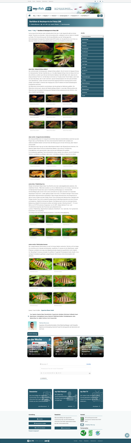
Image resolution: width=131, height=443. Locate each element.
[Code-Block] (55, 373)
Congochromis (55, 314)
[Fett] (41, 373)
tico (37, 318)
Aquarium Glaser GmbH (47, 310)
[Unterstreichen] (45, 373)
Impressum (51, 1)
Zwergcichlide (53, 318)
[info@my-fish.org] (82, 424)
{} (58, 372)
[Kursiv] (43, 373)
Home (29, 30)
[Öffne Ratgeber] (48, 16)
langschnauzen (33, 316)
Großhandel (72, 314)
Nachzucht (50, 316)
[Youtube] (100, 1)
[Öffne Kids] (40, 16)
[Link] (57, 373)
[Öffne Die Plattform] (88, 16)
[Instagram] (98, 1)
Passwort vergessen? (34, 430)
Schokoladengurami (68, 316)
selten (74, 316)
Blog (34, 30)
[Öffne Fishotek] (57, 16)
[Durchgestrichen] (47, 373)
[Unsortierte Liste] (51, 373)
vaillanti (40, 318)
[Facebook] (95, 1)
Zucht (48, 318)
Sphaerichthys (33, 318)
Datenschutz (44, 1)
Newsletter (39, 1)
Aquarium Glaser (40, 314)
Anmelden (88, 364)
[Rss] (103, 1)
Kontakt (29, 1)
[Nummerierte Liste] (49, 373)
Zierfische (44, 318)
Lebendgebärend (40, 316)
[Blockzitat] (53, 373)
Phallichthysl (56, 316)
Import (76, 314)
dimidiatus (61, 314)
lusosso (46, 316)
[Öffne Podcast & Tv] (78, 16)
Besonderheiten (48, 314)
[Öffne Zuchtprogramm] (68, 16)
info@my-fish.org (90, 424)
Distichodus (66, 314)
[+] (60, 372)
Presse (34, 1)
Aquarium (34, 314)
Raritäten (61, 316)
